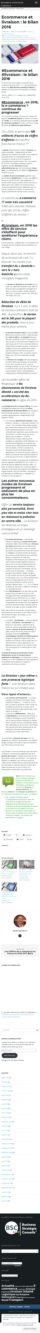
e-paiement (22, 1289)
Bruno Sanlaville (17, 31)
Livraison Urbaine (21, 1291)
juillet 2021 (5, 1078)
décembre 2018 (7, 1144)
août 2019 (5, 1126)
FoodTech (5, 1292)
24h (5, 36)
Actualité (8, 1286)
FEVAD (4, 39)
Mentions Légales (16, 1307)
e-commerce (26, 38)
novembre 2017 (7, 1179)
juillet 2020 (5, 1100)
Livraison (21, 39)
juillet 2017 (5, 1196)
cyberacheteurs (6, 38)
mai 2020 (5, 1104)
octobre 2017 (6, 1183)
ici (37, 794)
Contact (27, 1307)
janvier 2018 (6, 1170)
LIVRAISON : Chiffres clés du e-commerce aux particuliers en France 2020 (26, 873)
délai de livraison (17, 38)
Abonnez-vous (9, 1055)
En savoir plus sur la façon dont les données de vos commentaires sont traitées (19, 1014)
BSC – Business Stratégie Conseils (17, 797)
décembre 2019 (7, 1122)
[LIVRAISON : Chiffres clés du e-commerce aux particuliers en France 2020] (26, 864)
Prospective (20, 1297)
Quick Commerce (30, 1297)
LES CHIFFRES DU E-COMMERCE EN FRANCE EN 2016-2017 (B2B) (9, 895)
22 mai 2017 (5, 31)
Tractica (25, 584)
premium (24, 41)
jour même (15, 39)
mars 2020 (5, 1113)
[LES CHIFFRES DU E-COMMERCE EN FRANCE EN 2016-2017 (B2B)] (9, 886)
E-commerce (29, 31)
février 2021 (5, 1086)
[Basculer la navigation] (36, 2)
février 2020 (5, 1117)
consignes (25, 36)
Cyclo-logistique (27, 1286)
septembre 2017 (7, 1188)
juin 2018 (5, 1161)
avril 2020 (5, 1108)
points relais (17, 41)
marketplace (22, 1294)
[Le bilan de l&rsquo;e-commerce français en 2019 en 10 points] (9, 864)
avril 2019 (5, 1135)
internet (9, 39)
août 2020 (5, 1095)
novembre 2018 (7, 1148)
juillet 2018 (5, 1157)
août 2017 (5, 1192)
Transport (16, 1300)
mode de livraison (7, 41)
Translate (17, 1266)
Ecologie (30, 1288)
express (33, 38)
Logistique (8, 1294)
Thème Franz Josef (29, 1314)
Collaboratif (18, 1286)
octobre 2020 (6, 1091)
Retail (5, 1300)
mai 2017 (5, 1201)
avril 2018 (5, 1166)
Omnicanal (8, 1297)
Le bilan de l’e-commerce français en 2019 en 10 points (9, 872)
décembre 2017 (7, 1174)
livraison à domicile (30, 39)
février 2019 (5, 1139)
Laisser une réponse (8, 34)
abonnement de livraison (14, 36)
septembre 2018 (7, 1152)
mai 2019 (5, 1130)
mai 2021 (5, 1082)
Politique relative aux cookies (25, 1325)
